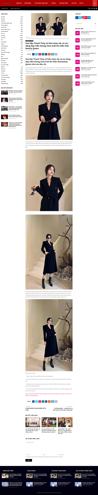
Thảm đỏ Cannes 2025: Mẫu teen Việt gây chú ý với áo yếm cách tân (16, 99)
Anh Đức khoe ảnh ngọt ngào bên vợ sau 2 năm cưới (89, 75)
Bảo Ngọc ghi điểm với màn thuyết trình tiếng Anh (87, 61)
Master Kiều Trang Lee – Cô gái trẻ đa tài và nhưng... (88, 46)
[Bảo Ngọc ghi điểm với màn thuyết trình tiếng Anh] (29, 484)
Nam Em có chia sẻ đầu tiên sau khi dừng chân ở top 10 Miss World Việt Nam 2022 (15, 484)
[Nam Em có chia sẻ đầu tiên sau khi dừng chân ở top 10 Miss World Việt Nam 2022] (5, 484)
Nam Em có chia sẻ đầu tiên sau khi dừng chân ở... (88, 32)
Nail (2, 56)
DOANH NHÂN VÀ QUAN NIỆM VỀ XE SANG (35, 409)
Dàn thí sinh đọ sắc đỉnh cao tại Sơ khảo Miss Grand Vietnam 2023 (32, 430)
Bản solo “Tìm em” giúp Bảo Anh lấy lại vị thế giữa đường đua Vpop (40, 475)
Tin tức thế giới (4, 75)
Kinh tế (2, 44)
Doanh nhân (27, 3)
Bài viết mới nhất (7, 88)
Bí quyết (3, 16)
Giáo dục (3, 37)
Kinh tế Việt (3, 48)
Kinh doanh (3, 41)
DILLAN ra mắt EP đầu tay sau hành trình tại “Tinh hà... (88, 82)
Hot (26, 40)
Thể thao (74, 3)
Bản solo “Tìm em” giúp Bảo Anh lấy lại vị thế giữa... (88, 53)
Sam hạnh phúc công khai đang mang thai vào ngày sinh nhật (15, 475)
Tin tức (81, 3)
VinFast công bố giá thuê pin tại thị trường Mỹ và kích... (88, 39)
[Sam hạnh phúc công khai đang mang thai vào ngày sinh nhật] (5, 476)
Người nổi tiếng (63, 3)
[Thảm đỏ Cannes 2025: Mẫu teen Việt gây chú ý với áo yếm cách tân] (4, 100)
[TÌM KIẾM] (95, 23)
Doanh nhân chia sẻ (5, 29)
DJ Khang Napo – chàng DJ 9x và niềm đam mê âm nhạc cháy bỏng (63, 409)
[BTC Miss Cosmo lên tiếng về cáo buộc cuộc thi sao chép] (4, 92)
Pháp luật (3, 60)
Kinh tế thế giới (4, 46)
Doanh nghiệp (4, 25)
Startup (2, 66)
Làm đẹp (53, 3)
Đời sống (3, 35)
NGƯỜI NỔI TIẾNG (8, 471)
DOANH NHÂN (31, 471)
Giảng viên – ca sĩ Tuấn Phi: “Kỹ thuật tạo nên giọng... (88, 68)
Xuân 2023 (3, 81)
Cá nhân (3, 21)
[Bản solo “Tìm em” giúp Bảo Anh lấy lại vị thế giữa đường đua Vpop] (29, 476)
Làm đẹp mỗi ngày (5, 52)
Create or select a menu (15, 8)
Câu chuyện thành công (41, 3)
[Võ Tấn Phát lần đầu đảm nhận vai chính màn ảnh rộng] (4, 117)
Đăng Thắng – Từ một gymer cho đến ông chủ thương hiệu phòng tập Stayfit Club (15, 108)
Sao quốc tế (4, 62)
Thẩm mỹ (3, 69)
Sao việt (3, 64)
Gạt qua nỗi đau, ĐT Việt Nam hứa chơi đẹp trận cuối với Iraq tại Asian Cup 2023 (49, 430)
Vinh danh (3, 79)
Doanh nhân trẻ (4, 31)
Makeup (3, 54)
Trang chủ (19, 3)
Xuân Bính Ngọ (4, 83)
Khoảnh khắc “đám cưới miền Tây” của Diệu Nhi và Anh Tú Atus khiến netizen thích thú (65, 431)
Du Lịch (2, 33)
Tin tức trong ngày (5, 77)
